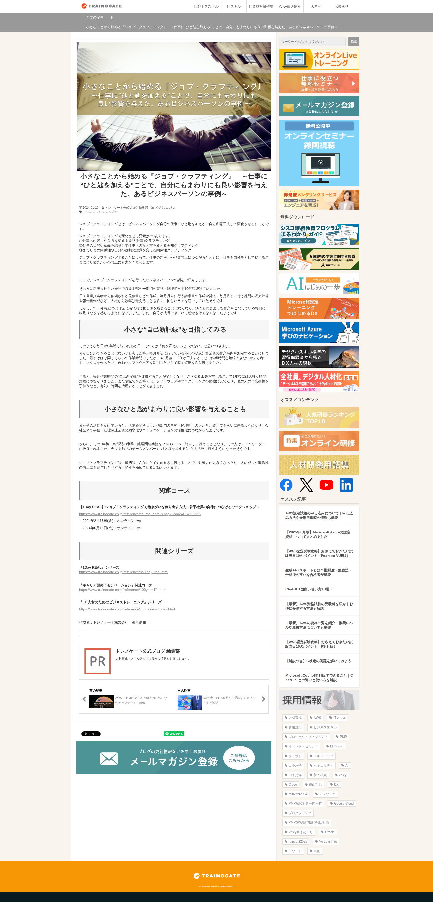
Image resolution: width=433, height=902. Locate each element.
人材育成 (112, 212)
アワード (295, 851)
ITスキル (234, 6)
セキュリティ (323, 765)
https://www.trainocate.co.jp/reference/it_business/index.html (127, 609)
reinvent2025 (298, 841)
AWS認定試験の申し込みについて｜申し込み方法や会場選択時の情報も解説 (319, 515)
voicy (343, 775)
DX (336, 784)
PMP (343, 737)
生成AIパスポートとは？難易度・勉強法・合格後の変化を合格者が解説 (318, 572)
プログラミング (300, 813)
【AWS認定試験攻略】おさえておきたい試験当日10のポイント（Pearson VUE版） (319, 553)
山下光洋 (295, 775)
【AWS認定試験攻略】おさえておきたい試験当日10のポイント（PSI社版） (319, 644)
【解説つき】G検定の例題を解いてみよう (318, 661)
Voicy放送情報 (290, 6)
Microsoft (337, 746)
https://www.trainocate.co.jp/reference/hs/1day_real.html (123, 572)
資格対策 (295, 727)
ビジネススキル (206, 6)
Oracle (330, 832)
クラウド (295, 756)
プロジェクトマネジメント (308, 737)
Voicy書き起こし (301, 832)
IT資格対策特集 (261, 6)
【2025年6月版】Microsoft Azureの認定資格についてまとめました (317, 534)
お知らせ (342, 6)
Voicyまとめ (328, 841)
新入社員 (320, 775)
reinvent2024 (298, 794)
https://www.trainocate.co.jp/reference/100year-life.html (122, 590)
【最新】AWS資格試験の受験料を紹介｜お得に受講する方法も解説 (319, 606)
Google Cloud (344, 803)
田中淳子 (295, 765)
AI (347, 765)
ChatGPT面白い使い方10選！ (309, 589)
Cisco (293, 784)
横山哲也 (315, 784)
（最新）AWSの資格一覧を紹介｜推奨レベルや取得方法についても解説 (319, 625)
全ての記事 (95, 17)
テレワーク (327, 794)
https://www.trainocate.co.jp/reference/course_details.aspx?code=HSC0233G (140, 514)
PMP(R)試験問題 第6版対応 (309, 822)
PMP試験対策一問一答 (305, 803)
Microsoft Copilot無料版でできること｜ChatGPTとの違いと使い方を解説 (319, 677)
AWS (317, 718)
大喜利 (316, 6)
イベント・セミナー (303, 746)
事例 (317, 851)
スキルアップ (323, 756)
